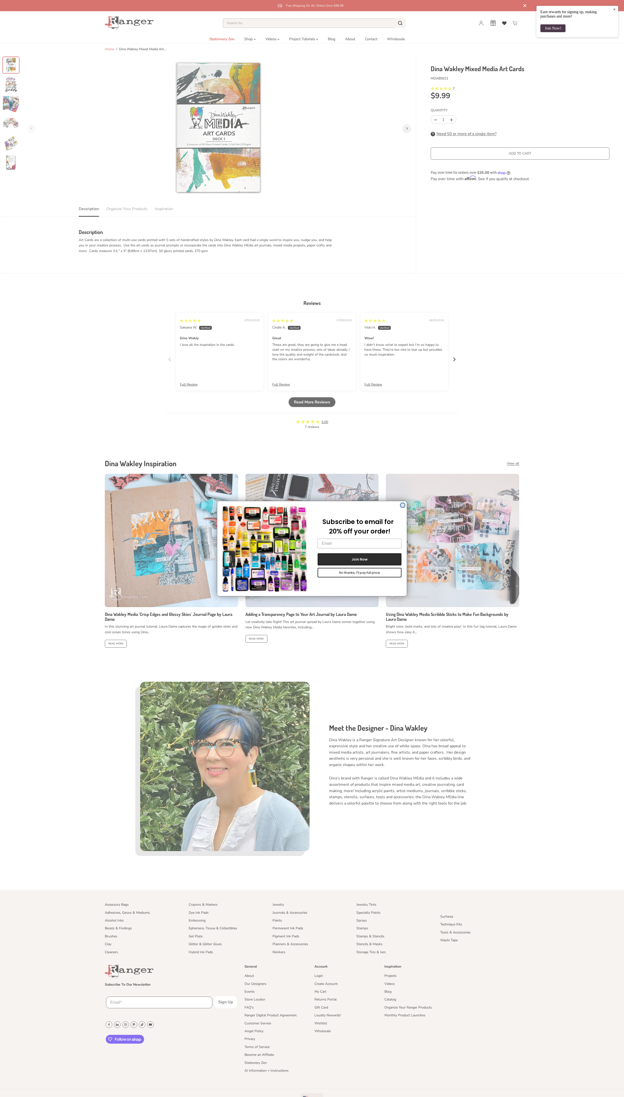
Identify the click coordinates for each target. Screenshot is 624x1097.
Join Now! (553, 28)
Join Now (359, 559)
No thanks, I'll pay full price (359, 572)
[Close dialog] (402, 505)
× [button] (614, 9)
